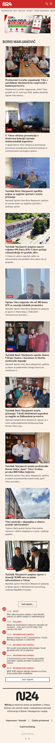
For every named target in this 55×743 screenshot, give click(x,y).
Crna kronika (41, 11)
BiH (15, 11)
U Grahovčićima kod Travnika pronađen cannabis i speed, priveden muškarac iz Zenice (25, 660)
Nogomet (17, 622)
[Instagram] (29, 739)
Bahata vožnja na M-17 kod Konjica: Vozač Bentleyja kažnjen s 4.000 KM (27, 638)
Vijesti (10, 296)
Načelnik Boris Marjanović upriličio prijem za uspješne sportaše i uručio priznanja (23, 194)
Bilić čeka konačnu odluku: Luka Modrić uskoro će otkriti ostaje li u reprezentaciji (25, 615)
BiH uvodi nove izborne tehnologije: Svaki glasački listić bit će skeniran (26, 649)
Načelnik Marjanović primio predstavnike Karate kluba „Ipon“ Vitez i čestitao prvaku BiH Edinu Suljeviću (26, 469)
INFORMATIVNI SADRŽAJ (23, 634)
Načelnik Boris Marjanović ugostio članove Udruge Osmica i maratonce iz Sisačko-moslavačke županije (27, 357)
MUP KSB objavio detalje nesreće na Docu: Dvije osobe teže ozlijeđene (27, 672)
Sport (9, 460)
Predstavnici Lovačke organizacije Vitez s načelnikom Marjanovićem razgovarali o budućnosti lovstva (26, 82)
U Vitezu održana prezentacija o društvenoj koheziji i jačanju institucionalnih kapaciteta (22, 138)
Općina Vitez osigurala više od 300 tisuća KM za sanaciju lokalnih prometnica (26, 303)
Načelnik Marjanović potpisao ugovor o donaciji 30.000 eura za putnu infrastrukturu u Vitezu (25, 577)
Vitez (9, 74)
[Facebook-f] (26, 739)
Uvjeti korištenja (27, 726)
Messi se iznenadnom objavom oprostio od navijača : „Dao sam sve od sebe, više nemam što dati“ (27, 627)
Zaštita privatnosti (40, 720)
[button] (27, 604)
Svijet (29, 11)
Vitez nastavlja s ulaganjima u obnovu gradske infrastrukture (25, 523)
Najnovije (6, 11)
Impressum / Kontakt (16, 720)
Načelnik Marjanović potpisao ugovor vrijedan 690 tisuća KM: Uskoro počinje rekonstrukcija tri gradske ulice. (26, 249)
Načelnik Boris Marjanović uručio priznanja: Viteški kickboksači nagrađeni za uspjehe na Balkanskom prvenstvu (26, 413)
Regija (21, 11)
